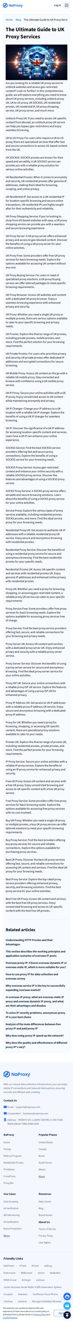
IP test (22, 1266)
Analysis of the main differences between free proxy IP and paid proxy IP (33, 1026)
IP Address (9, 1169)
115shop (8, 1301)
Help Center (45, 1201)
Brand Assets (45, 1215)
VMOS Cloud (10, 1280)
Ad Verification (11, 1208)
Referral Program (13, 1156)
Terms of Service (47, 1229)
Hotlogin (26, 1280)
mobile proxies (45, 338)
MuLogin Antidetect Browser (47, 1301)
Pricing (7, 1149)
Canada (43, 1149)
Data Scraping (11, 1201)
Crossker (8, 1294)
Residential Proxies (13, 1163)
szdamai (22, 1301)
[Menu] (66, 5)
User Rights (44, 1242)
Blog (18, 20)
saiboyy (48, 1266)
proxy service (52, 83)
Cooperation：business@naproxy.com (27, 1113)
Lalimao (40, 1280)
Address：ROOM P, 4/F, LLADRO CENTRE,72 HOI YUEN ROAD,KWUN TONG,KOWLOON (35, 1122)
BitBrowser (26, 1273)
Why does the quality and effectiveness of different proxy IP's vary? (36, 1045)
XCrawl (35, 1266)
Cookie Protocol (10, 1317)
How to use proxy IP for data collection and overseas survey (32, 976)
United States (46, 1142)
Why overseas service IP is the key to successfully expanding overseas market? (35, 988)
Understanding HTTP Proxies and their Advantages (29, 942)
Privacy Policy (40, 1314)
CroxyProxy (10, 1176)
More (42, 1176)
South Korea (45, 1163)
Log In (57, 5)
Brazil (41, 1156)
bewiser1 (22, 1294)
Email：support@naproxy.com (23, 1107)
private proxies (26, 338)
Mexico (42, 1169)
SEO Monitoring (12, 1215)
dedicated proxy (23, 648)
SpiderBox (55, 1273)
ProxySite (8, 1183)
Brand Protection (13, 1229)
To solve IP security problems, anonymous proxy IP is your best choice (35, 1015)
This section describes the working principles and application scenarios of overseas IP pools (35, 954)
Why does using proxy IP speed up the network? (35, 1036)
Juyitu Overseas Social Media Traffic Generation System (32, 1287)
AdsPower (9, 1266)
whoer (41, 1273)
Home (9, 20)
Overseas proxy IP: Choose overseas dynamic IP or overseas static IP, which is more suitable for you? (36, 965)
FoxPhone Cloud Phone (45, 1294)
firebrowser (10, 1273)
